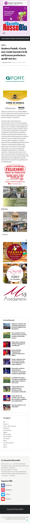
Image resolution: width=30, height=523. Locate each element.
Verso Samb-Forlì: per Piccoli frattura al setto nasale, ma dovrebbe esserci (19, 335)
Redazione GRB (7, 62)
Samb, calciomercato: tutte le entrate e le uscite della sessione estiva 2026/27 (18, 362)
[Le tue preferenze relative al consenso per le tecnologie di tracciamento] (27, 520)
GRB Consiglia (7, 434)
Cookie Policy (12, 475)
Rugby (5, 440)
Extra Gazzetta (7, 430)
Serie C (3, 45)
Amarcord (5, 424)
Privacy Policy (5, 475)
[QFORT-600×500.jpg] (15, 79)
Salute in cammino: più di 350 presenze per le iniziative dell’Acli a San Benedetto (19, 326)
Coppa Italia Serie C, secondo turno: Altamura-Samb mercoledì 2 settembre (19, 389)
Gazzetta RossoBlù (15, 509)
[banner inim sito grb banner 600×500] (15, 11)
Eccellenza (6, 428)
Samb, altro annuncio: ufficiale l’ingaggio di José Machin (18, 343)
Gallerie (5, 432)
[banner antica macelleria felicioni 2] (15, 174)
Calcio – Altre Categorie (9, 426)
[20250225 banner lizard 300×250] (15, 100)
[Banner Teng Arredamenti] (15, 221)
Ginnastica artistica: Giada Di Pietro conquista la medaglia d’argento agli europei (19, 371)
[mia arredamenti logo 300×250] (15, 293)
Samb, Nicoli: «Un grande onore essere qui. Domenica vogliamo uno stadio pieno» (19, 398)
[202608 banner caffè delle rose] (15, 273)
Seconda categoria (8, 442)
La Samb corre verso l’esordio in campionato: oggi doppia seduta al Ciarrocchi (19, 380)
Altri (4, 422)
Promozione (6, 438)
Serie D (5, 447)
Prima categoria (7, 436)
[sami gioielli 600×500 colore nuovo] (15, 196)
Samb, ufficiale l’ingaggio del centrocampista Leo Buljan (18, 352)
